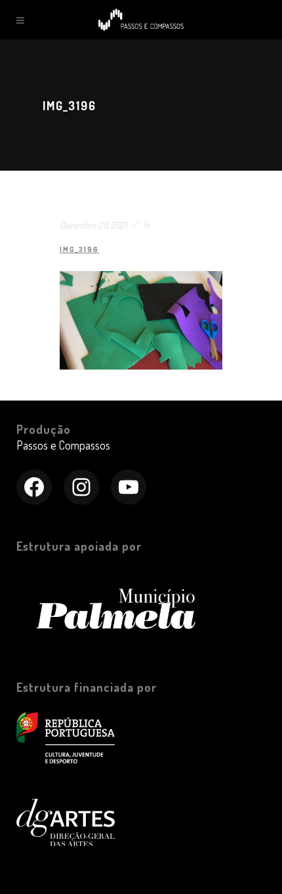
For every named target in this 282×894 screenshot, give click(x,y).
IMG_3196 (79, 249)
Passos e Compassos (63, 445)
